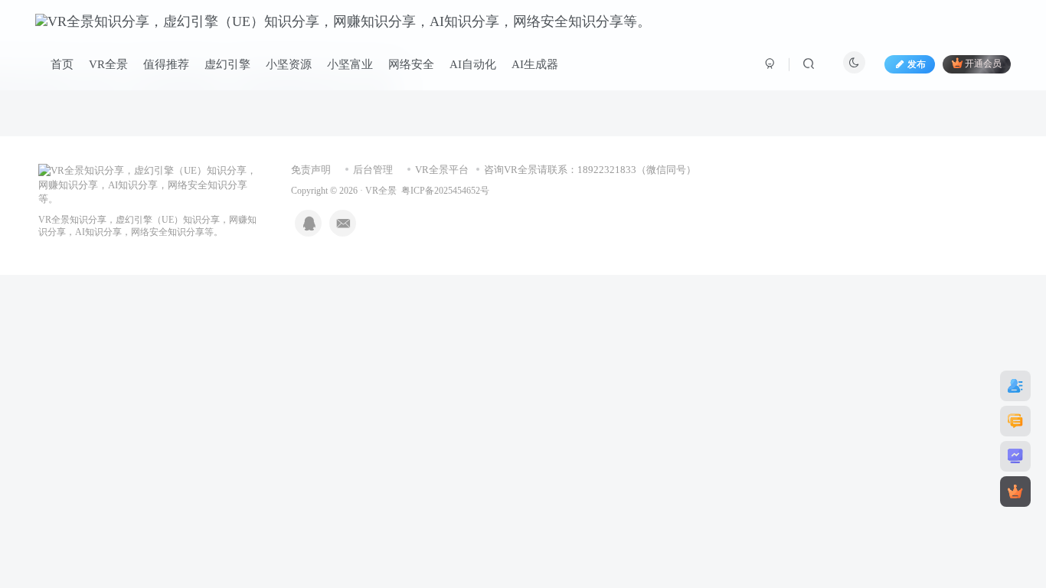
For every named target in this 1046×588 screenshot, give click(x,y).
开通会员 (983, 64)
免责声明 (311, 169)
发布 (916, 64)
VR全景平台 (442, 169)
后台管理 (373, 169)
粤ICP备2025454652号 (445, 191)
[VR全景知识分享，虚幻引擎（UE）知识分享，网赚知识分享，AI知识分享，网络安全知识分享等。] (149, 184)
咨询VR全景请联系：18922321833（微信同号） (590, 169)
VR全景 (381, 191)
